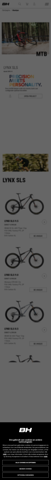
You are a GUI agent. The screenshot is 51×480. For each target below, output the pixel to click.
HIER (5, 454)
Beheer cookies (25, 469)
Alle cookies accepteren (26, 463)
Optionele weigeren (25, 475)
